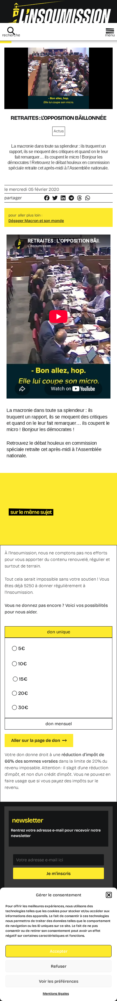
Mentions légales (56, 994)
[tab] (58, 632)
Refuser (58, 966)
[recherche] (11, 31)
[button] (109, 895)
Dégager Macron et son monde (36, 220)
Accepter (58, 951)
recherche (11, 35)
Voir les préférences (58, 981)
